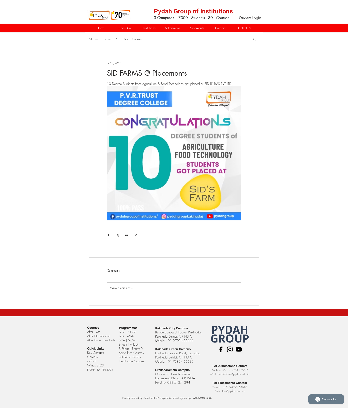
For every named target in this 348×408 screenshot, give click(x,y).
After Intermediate (98, 336)
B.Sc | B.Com (128, 332)
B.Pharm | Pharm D (131, 349)
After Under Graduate (101, 340)
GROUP (229, 338)
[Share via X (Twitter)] (117, 235)
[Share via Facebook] (108, 235)
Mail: (218, 391)
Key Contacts (95, 352)
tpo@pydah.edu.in (233, 391)
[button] (148, 28)
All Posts (93, 39)
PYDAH (229, 329)
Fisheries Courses (130, 357)
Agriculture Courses (131, 353)
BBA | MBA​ (126, 336)
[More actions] (239, 63)
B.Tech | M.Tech (128, 344)
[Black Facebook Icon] (221, 349)
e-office (91, 361)
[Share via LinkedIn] (126, 235)
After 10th (94, 332)
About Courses (133, 39)
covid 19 (111, 39)
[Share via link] (135, 235)
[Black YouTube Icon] (239, 349)
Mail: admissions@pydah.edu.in (229, 374)
